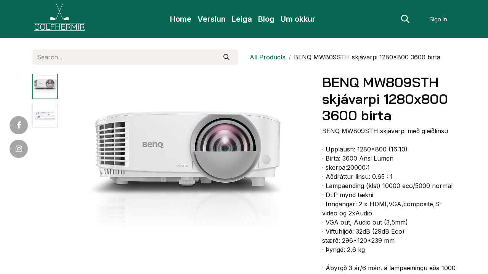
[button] (405, 19)
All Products (268, 57)
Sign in (438, 19)
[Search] (226, 57)
